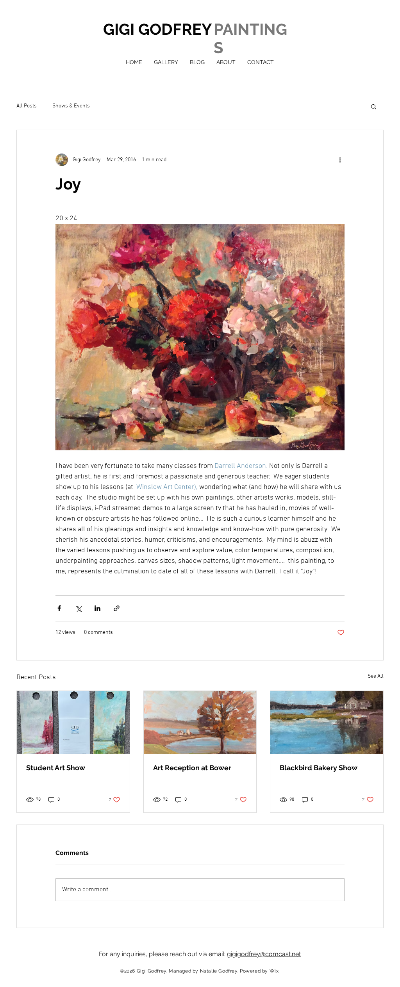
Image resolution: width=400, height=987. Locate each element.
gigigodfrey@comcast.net (264, 954)
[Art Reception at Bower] (200, 722)
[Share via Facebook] (59, 608)
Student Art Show (55, 768)
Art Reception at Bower (192, 768)
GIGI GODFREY (157, 29)
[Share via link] (116, 608)
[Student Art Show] (73, 722)
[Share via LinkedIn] (97, 608)
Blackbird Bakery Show (318, 768)
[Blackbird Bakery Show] (326, 722)
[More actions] (340, 159)
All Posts (26, 106)
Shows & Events (71, 106)
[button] (373, 106)
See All (376, 676)
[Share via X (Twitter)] (78, 608)
